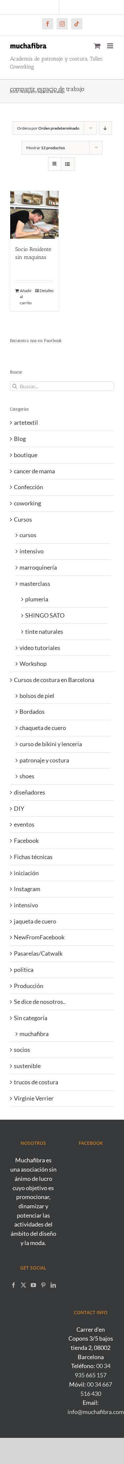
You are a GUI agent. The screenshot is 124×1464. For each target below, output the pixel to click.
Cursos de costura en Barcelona (54, 679)
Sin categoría (30, 1017)
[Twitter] (23, 1285)
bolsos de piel (37, 695)
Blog (20, 438)
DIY (19, 808)
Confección (28, 487)
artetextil (26, 422)
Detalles (47, 290)
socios (22, 1049)
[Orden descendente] (105, 128)
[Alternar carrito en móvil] (97, 45)
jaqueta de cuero (35, 921)
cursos (28, 534)
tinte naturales (44, 631)
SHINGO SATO (44, 615)
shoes (27, 776)
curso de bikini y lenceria (51, 744)
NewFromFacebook (39, 937)
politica (23, 969)
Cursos (23, 519)
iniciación (26, 873)
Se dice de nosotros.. (40, 1001)
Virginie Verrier (34, 1098)
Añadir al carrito (26, 296)
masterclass (35, 583)
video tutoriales (40, 647)
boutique (25, 454)
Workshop (33, 663)
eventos (24, 824)
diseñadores (29, 792)
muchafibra (34, 1033)
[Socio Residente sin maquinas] (34, 215)
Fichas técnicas (33, 856)
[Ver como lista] (67, 163)
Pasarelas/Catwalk (38, 953)
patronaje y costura (44, 760)
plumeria (36, 599)
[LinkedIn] (53, 1285)
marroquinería (38, 567)
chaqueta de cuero (43, 727)
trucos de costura (36, 1082)
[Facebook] (13, 1285)
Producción (28, 985)
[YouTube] (33, 1285)
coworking (27, 503)
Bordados (32, 711)
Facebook (26, 840)
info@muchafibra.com (95, 1411)
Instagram (27, 888)
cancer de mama (34, 471)
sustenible (27, 1065)
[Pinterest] (43, 1285)
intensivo (32, 551)
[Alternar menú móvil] (110, 45)
